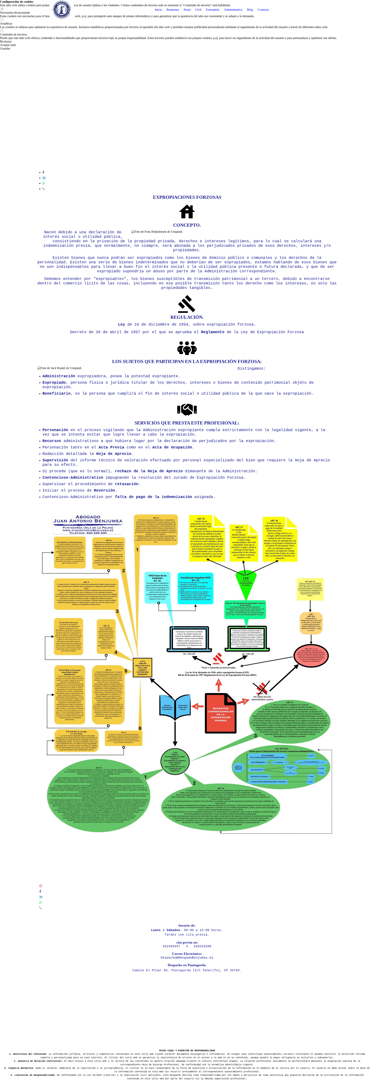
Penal (187, 9)
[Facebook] (43, 172)
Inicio (158, 9)
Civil (198, 9)
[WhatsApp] (43, 183)
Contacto (263, 9)
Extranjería (212, 9)
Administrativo (233, 9)
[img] (61, 10)
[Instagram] (40, 886)
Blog (250, 9)
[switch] (2, 20)
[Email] (44, 177)
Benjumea (173, 9)
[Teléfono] (43, 188)
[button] (168, 41)
